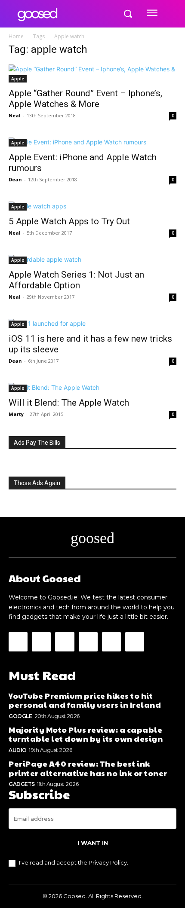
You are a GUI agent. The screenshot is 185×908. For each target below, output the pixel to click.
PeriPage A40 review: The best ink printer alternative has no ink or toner (88, 768)
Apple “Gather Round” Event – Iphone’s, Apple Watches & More (85, 98)
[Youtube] (134, 641)
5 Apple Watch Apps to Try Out (69, 221)
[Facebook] (18, 641)
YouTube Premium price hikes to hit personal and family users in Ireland (85, 700)
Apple (17, 79)
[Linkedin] (64, 641)
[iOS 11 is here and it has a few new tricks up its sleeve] (92, 323)
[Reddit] (88, 641)
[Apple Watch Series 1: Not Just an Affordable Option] (92, 259)
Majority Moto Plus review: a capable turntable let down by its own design (86, 734)
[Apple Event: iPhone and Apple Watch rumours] (92, 142)
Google (20, 716)
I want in (92, 842)
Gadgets (22, 784)
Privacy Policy (108, 862)
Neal (15, 115)
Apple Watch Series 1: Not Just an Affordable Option (76, 279)
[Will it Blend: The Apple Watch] (92, 387)
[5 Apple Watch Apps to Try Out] (92, 206)
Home (16, 36)
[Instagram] (41, 641)
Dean (15, 179)
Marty (16, 414)
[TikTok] (111, 641)
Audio (18, 750)
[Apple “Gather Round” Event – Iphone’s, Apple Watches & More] (92, 73)
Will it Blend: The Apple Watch (69, 402)
